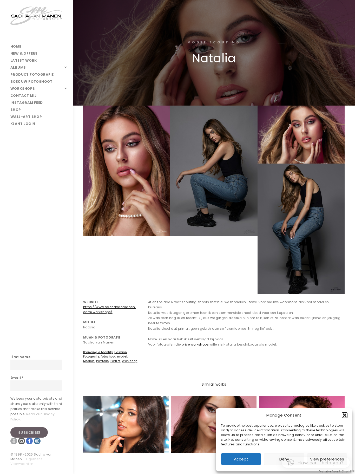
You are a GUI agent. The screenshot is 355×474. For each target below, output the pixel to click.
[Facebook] (29, 441)
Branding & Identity (98, 352)
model (122, 356)
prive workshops (195, 344)
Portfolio (102, 361)
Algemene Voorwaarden (26, 461)
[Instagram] (37, 441)
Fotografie (91, 356)
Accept (241, 459)
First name (20, 357)
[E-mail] (21, 441)
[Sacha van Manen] (36, 21)
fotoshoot (108, 356)
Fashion (120, 352)
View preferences (327, 459)
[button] (344, 415)
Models (89, 361)
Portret (115, 361)
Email (16, 377)
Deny (284, 459)
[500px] (13, 441)
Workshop (129, 361)
